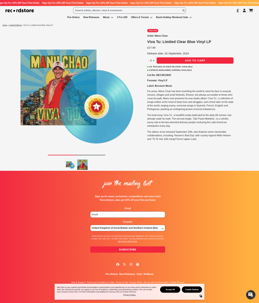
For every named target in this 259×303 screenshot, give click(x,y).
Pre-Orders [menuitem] (73, 17)
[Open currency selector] (237, 10)
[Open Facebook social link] (118, 264)
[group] (70, 165)
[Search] (183, 10)
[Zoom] (76, 93)
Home (4, 25)
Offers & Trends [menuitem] (140, 17)
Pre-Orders (112, 274)
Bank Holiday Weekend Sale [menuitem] (172, 17)
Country (127, 222)
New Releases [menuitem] (91, 17)
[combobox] (129, 10)
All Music (148, 274)
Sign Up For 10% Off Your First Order (63, 3)
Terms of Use (122, 282)
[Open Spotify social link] (137, 264)
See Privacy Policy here (127, 241)
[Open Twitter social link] (124, 264)
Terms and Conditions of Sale (101, 282)
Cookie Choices (177, 282)
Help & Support (78, 282)
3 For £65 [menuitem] (122, 17)
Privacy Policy (136, 282)
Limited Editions (15, 25)
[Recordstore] (20, 10)
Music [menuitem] (106, 17)
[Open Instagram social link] (131, 264)
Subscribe (128, 249)
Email (128, 208)
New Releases (127, 274)
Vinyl (139, 274)
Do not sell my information (156, 282)
